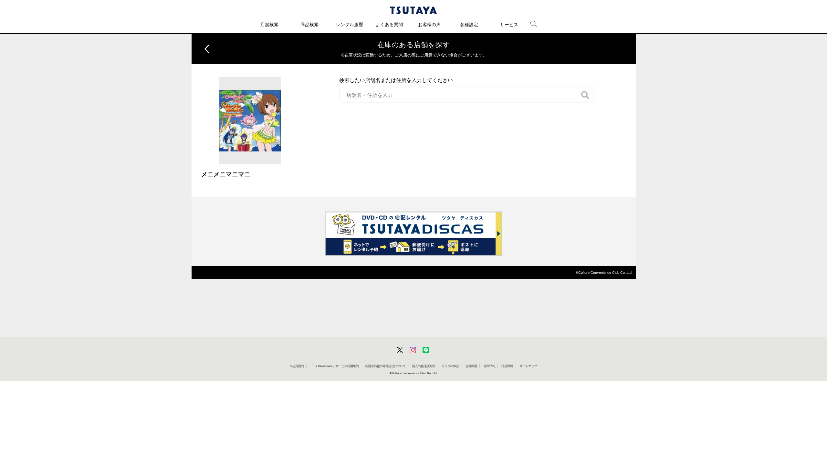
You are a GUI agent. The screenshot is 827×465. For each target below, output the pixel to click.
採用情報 (489, 366)
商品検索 (309, 24)
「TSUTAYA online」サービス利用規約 (334, 366)
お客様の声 (429, 24)
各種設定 (469, 24)
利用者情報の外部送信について (385, 366)
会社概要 (471, 366)
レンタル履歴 (349, 24)
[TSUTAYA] (413, 10)
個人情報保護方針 (423, 366)
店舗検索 (269, 24)
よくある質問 (389, 24)
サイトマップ (528, 366)
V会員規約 (297, 366)
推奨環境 (507, 366)
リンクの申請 (450, 366)
